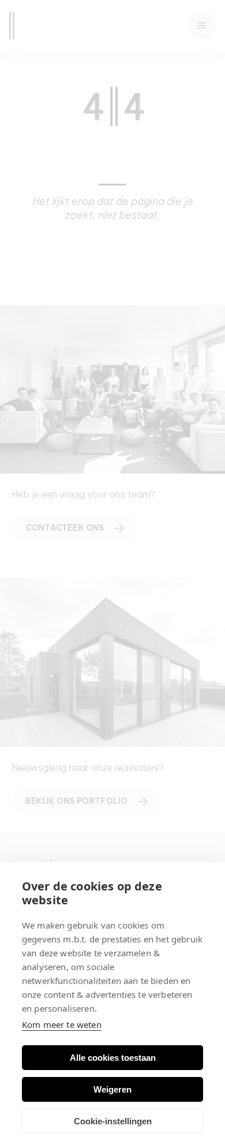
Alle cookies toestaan (113, 1058)
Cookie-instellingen (113, 1121)
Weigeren (112, 1089)
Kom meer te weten (62, 1024)
